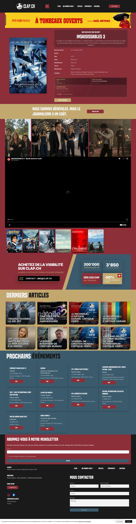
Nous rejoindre (21, 478)
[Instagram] (8, 495)
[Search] (47, 6)
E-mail (9, 449)
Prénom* (72, 483)
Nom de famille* (104, 483)
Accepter (128, 521)
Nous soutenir (11, 478)
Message (72, 498)
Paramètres (120, 521)
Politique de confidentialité (84, 521)
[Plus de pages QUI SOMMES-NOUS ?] (74, 6)
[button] (16, 381)
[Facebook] (13, 495)
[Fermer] (134, 521)
